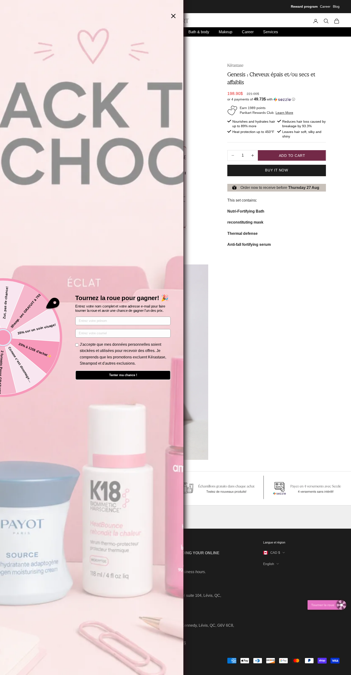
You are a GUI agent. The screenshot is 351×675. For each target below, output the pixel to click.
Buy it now (276, 170)
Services (270, 32)
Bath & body (198, 32)
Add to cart (292, 156)
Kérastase (235, 65)
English (268, 564)
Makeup (225, 32)
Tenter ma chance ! (123, 375)
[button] (276, 99)
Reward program (304, 6)
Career (325, 6)
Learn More (284, 113)
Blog (336, 6)
